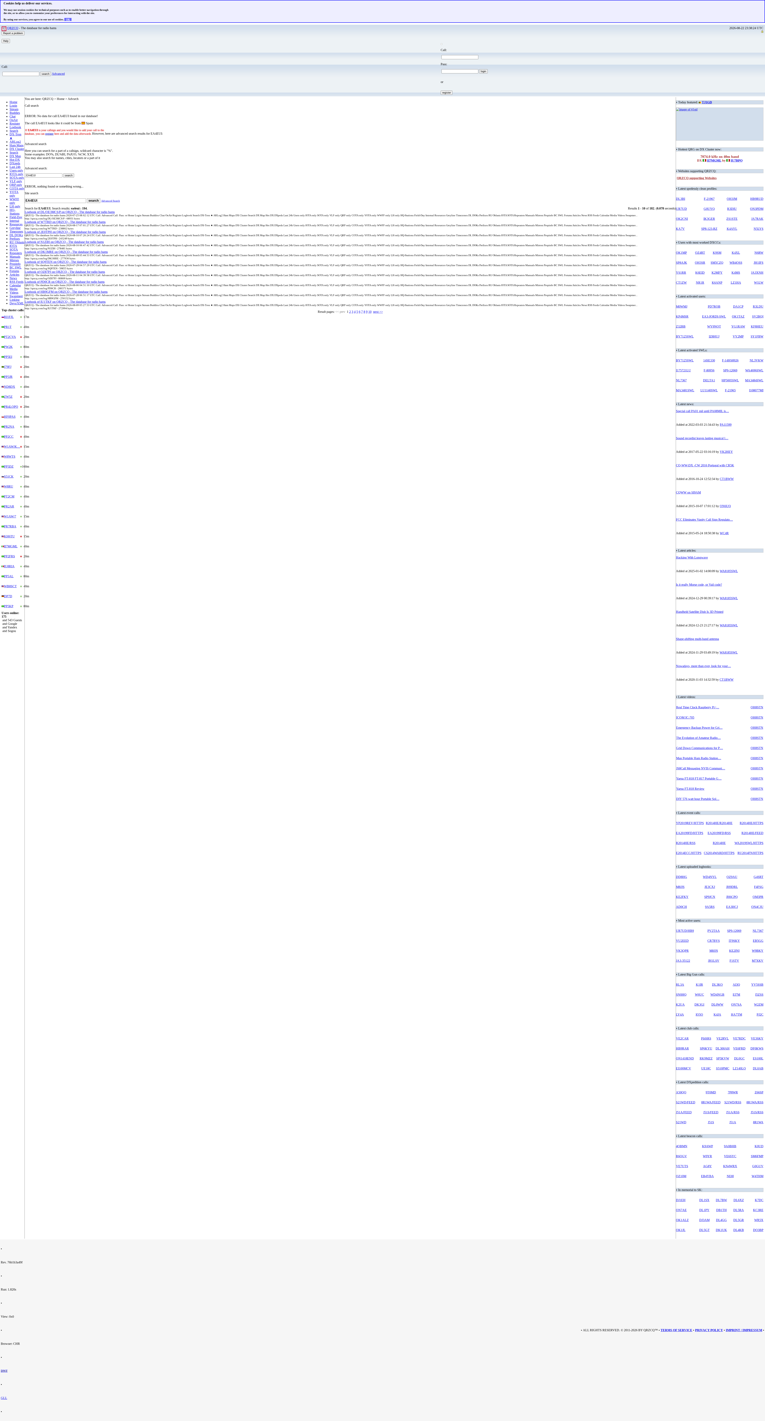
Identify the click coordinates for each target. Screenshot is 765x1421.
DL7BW (721, 1200)
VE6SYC (730, 1156)
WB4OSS (736, 262)
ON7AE (681, 1210)
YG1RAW (738, 326)
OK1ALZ (682, 1220)
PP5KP (8, 606)
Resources (16, 224)
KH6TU (9, 536)
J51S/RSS (757, 1112)
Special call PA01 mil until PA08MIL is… (702, 411)
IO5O (699, 1014)
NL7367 (681, 380)
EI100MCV (683, 1068)
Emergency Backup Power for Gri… (699, 727)
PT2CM (9, 496)
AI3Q (736, 984)
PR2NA (9, 426)
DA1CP (738, 306)
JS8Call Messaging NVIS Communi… (700, 768)
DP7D (8, 596)
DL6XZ (739, 1200)
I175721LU (683, 370)
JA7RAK (757, 218)
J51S (711, 1122)
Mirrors (14, 260)
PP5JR (8, 376)
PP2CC (9, 436)
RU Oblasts (17, 242)
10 (370, 311)
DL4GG (721, 1220)
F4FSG (758, 887)
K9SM (717, 252)
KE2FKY (682, 897)
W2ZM (758, 1004)
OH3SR (700, 262)
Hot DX (15, 159)
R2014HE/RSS (685, 843)
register (49, 133)
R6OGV (681, 1156)
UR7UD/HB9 (685, 930)
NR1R (700, 282)
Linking (15, 299)
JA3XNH (757, 272)
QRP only (16, 185)
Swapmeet (16, 296)
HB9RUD (756, 198)
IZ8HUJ (714, 336)
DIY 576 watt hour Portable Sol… (697, 799)
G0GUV (757, 1166)
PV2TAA (713, 930)
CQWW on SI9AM (688, 492)
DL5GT (704, 1230)
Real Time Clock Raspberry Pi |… (697, 707)
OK (68, 19)
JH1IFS (758, 262)
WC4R (724, 533)
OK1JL (681, 1230)
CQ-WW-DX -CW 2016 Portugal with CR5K (705, 465)
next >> (378, 311)
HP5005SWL (730, 380)
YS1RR (681, 272)
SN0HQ (681, 994)
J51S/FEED (710, 1112)
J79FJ (7, 366)
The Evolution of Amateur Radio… (698, 738)
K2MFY (717, 272)
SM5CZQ (717, 262)
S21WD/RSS (732, 1102)
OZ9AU (732, 877)
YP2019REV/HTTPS (690, 823)
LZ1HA (736, 282)
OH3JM (732, 198)
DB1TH (721, 1210)
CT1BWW (727, 479)
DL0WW (717, 1004)
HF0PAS (10, 416)
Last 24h (15, 167)
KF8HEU (757, 326)
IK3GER (709, 218)
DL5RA (738, 1210)
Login (13, 105)
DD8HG (681, 877)
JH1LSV (713, 960)
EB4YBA (707, 1176)
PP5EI (8, 356)
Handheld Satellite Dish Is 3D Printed (699, 611)
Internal (14, 220)
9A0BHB (730, 1146)
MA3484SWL (754, 380)
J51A (732, 1122)
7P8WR (733, 1092)
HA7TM (736, 1014)
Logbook (15, 127)
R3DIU (732, 208)
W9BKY (757, 950)
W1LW (758, 282)
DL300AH (723, 1048)
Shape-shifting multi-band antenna (697, 639)
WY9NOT (714, 326)
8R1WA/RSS (754, 1102)
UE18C (706, 1068)
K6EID (700, 272)
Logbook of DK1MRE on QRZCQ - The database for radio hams (66, 252)
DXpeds (15, 163)
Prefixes (15, 238)
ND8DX (9, 386)
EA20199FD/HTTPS (689, 833)
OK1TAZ (738, 316)
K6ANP (717, 282)
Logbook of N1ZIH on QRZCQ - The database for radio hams (64, 242)
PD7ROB (714, 306)
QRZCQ (12, 28)
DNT (4, 1371)
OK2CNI (682, 218)
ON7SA (736, 1004)
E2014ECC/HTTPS (688, 853)
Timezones (16, 231)
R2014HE (719, 843)
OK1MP (681, 252)
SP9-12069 (730, 370)
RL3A (680, 984)
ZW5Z (8, 396)
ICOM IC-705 (685, 717)
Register (15, 123)
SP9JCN (709, 897)
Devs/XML (17, 303)
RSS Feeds (17, 281)
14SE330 (709, 360)
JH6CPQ (732, 897)
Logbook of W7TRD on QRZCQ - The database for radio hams (65, 222)
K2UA (680, 1004)
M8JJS (680, 887)
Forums (14, 271)
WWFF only (14, 200)
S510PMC (722, 1068)
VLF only (16, 181)
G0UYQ (709, 208)
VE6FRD (739, 1048)
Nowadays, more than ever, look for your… (703, 666)
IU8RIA (9, 566)
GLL (4, 1398)
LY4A (680, 1014)
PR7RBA (10, 526)
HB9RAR (682, 1048)
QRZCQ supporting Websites (697, 178)
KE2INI (734, 950)
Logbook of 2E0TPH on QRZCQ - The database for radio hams (65, 232)
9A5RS (710, 906)
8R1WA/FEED (711, 1102)
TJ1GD (707, 102)
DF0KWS (756, 1048)
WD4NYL (710, 877)
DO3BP (758, 1230)
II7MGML (11, 546)
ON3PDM (756, 208)
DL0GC (739, 1058)
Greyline (15, 228)
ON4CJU (757, 906)
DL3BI (680, 198)
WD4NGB (717, 994)
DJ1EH (681, 1200)
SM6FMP (757, 1156)
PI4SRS (706, 1038)
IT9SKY (734, 940)
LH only (15, 206)
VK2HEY (726, 451)
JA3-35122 (683, 960)
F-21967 (709, 198)
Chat (13, 116)
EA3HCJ (732, 906)
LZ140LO (739, 1068)
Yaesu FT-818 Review (690, 788)
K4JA (717, 1014)
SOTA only (17, 177)
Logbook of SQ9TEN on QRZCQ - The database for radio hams (66, 262)
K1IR (699, 984)
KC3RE (758, 1210)
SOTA (14, 249)
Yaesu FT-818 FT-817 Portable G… (699, 778)
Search (14, 130)
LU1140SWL (709, 390)
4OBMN (681, 1146)
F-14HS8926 (730, 360)
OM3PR (758, 897)
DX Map (15, 156)
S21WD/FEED (685, 1102)
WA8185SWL (729, 571)
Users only (16, 170)
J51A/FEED (684, 1112)
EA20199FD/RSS (719, 833)
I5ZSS (759, 994)
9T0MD (711, 1092)
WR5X (758, 1220)
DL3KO (717, 984)
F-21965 (730, 390)
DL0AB (758, 1068)
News (13, 278)
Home (13, 102)
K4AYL (732, 228)
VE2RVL (722, 1038)
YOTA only (14, 193)
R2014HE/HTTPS (751, 823)
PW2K (8, 347)
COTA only (17, 188)
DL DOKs (16, 235)
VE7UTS (682, 1166)
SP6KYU (706, 1048)
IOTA (13, 246)
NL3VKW (756, 360)
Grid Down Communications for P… (699, 748)
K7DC (759, 1200)
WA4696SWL (754, 370)
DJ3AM (704, 1220)
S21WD (681, 1122)
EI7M (736, 994)
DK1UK (721, 1230)
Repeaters (16, 253)
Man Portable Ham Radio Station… (698, 758)
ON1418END (685, 1058)
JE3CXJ (709, 887)
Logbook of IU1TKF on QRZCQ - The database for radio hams (65, 301)
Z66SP (759, 1092)
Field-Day (16, 217)
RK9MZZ (706, 1058)
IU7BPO (736, 160)
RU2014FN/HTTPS (750, 853)
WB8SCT (10, 586)
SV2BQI (757, 316)
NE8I (730, 1176)
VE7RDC (739, 1038)
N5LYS (758, 228)
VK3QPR (682, 950)
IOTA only (16, 174)
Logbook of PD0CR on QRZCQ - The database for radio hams (65, 281)
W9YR (707, 1156)
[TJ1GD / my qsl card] (686, 109)
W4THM (757, 1176)
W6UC (699, 994)
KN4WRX (730, 1166)
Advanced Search (110, 200)
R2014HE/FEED (752, 833)
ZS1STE (732, 218)
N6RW (758, 252)
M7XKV (757, 960)
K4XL (736, 252)
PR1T (8, 327)
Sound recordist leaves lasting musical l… (702, 438)
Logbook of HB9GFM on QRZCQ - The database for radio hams (66, 291)
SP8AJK (681, 262)
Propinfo (15, 264)
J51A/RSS (733, 1112)
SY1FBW (757, 336)
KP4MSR (682, 316)
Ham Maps (17, 145)
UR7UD (681, 208)
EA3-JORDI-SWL (714, 316)
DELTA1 (709, 380)
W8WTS (9, 456)
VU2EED (682, 940)
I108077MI (756, 390)
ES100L (758, 1058)
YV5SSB (757, 984)
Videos (14, 292)
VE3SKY (757, 1038)
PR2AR (9, 506)
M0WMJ (681, 306)
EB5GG (758, 940)
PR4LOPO (11, 406)
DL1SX (704, 1200)
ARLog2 (15, 141)
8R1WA (758, 1122)
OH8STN (757, 707)
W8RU (8, 486)
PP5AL (9, 576)
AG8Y (707, 1166)
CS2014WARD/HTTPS (719, 853)
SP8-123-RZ (709, 228)
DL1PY (704, 1210)
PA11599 (726, 424)
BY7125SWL (685, 336)
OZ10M (681, 1176)
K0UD (759, 1146)
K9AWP (707, 1146)
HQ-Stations (15, 211)
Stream (14, 109)
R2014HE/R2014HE (719, 823)
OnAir (14, 120)
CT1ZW (681, 282)
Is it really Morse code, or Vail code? (699, 584)
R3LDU (758, 306)
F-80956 (709, 370)
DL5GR (738, 1220)
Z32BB (681, 326)
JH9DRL (732, 887)
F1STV (734, 960)
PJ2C (760, 1014)
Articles (14, 274)
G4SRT (758, 877)
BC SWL (16, 267)
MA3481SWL (685, 390)
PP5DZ (9, 466)
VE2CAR (682, 1038)
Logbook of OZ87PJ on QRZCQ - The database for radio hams (65, 272)
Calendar (15, 285)
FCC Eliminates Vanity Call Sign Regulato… (704, 519)
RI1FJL (9, 317)
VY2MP (738, 336)
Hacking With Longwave (692, 557)
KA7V (680, 228)
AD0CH (681, 906)
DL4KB (738, 1230)
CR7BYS (713, 940)
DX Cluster (17, 149)
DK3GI (699, 1004)
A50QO (681, 1092)
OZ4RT (700, 252)
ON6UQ (725, 506)
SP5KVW (722, 1058)
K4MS (736, 272)
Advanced (58, 73)
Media (14, 289)
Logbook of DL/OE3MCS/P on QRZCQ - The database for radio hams (70, 212)
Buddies (15, 113)
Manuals (15, 256)
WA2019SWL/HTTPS (749, 843)
